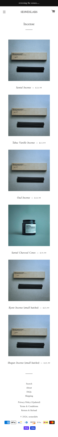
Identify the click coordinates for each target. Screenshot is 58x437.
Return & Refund (29, 410)
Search (29, 384)
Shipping (29, 396)
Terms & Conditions (29, 406)
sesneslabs (33, 417)
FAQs (29, 392)
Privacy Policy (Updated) (29, 402)
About (29, 388)
